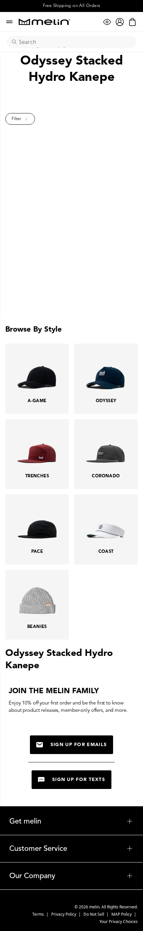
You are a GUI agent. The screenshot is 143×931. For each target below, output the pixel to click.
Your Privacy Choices (118, 921)
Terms (38, 914)
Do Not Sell (94, 914)
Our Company (71, 876)
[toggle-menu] (87, 821)
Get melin (71, 821)
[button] (20, 119)
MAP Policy (122, 914)
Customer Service (71, 849)
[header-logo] (44, 22)
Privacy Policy (64, 914)
